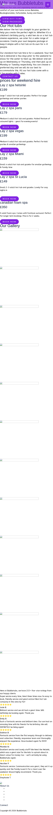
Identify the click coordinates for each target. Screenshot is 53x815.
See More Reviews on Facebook (13, 780)
